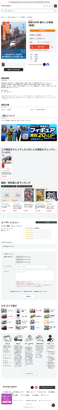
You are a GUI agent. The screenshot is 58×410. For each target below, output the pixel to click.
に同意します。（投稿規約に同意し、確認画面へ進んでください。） (30, 291)
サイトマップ (29, 404)
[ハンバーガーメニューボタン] (55, 6)
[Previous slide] (1, 199)
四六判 (36, 57)
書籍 (36, 61)
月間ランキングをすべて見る (24, 186)
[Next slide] (56, 199)
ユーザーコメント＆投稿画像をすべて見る (46, 222)
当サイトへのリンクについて (45, 400)
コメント (6, 271)
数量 (31, 42)
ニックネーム (8, 266)
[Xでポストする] (44, 64)
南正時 (36, 59)
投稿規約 (13, 291)
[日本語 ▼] (44, 6)
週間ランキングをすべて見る (8, 186)
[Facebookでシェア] (47, 64)
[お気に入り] (47, 6)
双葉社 (36, 54)
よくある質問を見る (28, 373)
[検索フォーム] (52, 6)
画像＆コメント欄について (17, 226)
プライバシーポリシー (18, 400)
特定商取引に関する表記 (31, 400)
